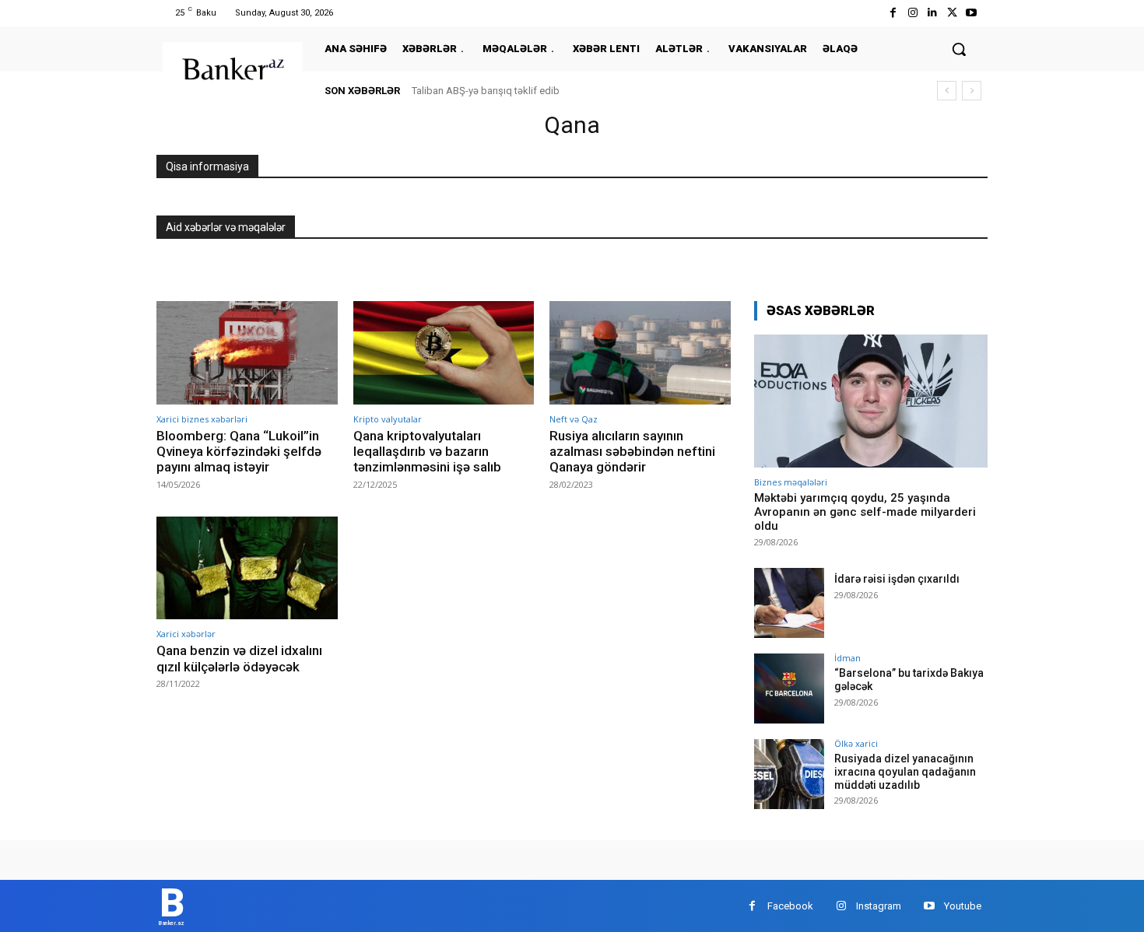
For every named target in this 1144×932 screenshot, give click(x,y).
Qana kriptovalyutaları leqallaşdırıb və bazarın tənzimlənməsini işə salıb (427, 451)
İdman (847, 657)
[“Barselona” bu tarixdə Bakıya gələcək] (789, 688)
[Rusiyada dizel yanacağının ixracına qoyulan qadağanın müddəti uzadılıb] (789, 774)
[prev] (946, 90)
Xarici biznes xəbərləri (201, 419)
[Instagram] (912, 13)
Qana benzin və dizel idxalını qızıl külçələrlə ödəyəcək (239, 658)
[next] (971, 90)
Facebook (790, 906)
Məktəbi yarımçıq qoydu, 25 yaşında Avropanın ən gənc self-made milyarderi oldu (865, 512)
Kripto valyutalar (387, 419)
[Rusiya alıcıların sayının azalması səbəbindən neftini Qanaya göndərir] (640, 353)
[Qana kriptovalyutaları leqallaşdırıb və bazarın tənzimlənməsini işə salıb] (444, 353)
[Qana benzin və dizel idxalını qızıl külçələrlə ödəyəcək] (247, 568)
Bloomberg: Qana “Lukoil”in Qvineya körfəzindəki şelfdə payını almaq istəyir (238, 451)
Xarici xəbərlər (186, 633)
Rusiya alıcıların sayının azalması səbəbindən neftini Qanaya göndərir (632, 451)
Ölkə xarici (856, 743)
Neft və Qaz (573, 419)
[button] (958, 49)
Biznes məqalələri (790, 482)
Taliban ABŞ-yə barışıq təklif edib (486, 90)
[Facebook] (893, 13)
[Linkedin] (932, 13)
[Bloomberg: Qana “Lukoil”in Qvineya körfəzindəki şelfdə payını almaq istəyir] (247, 353)
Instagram (878, 906)
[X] (952, 13)
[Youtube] (971, 13)
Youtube (962, 906)
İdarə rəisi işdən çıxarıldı (897, 579)
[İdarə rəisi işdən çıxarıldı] (789, 603)
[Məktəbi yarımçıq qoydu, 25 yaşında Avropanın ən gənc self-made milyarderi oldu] (871, 401)
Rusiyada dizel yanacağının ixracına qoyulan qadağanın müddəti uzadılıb (905, 771)
